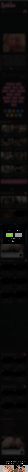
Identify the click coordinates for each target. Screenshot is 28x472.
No (18, 235)
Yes (10, 235)
